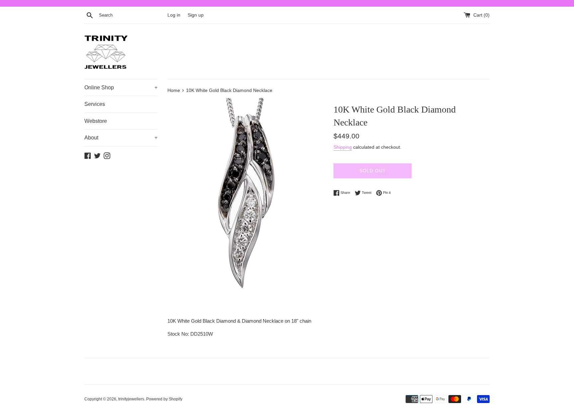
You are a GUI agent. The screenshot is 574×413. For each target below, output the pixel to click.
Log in (173, 15)
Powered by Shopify (164, 399)
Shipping (343, 147)
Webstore (95, 121)
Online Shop (120, 87)
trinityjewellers (131, 399)
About (120, 137)
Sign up (196, 15)
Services (94, 104)
